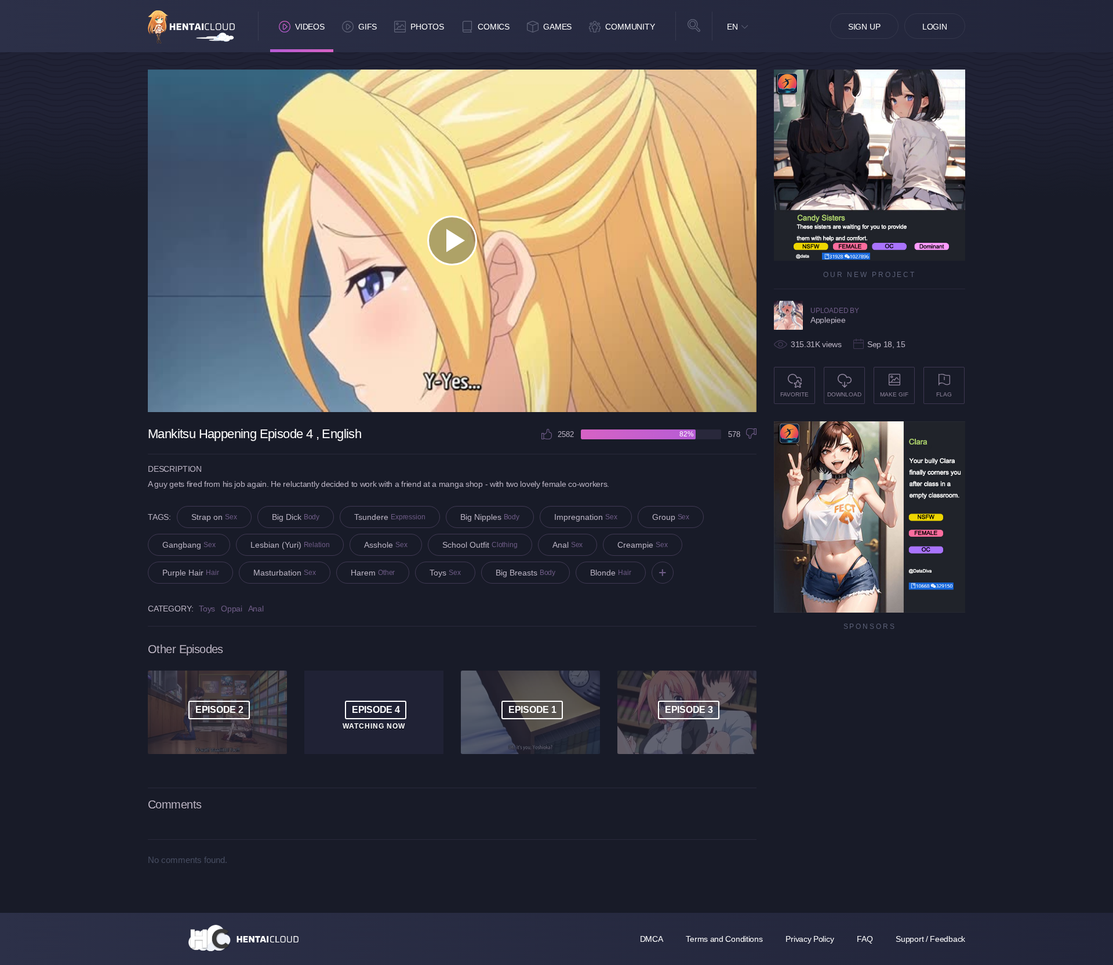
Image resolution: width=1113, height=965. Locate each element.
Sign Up (864, 26)
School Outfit (480, 544)
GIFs (367, 26)
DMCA (651, 939)
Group (671, 517)
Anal (567, 544)
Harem (373, 572)
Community (630, 26)
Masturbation (284, 572)
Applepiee (827, 320)
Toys (445, 572)
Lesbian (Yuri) (290, 544)
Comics (494, 26)
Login (934, 26)
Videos (310, 26)
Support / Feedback (930, 939)
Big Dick (295, 517)
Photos (427, 26)
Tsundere (389, 517)
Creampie (642, 544)
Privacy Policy (809, 939)
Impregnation (585, 517)
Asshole (386, 544)
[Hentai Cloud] (191, 26)
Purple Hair (190, 572)
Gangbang (189, 544)
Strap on (214, 517)
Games (557, 26)
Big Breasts (525, 572)
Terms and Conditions (724, 939)
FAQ (864, 939)
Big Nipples (489, 517)
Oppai (231, 608)
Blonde (610, 572)
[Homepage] (243, 937)
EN (732, 26)
